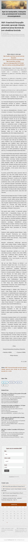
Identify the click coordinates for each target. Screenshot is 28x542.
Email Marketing (11, 476)
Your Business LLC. (11, 539)
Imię (5, 451)
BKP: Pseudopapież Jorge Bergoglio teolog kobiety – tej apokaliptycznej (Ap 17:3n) (21, 530)
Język (5, 465)
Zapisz (6, 470)
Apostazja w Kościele (11, 35)
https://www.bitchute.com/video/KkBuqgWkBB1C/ (13, 65)
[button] (26, 5)
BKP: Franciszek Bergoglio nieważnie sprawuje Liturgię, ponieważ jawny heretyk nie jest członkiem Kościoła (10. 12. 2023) (14, 369)
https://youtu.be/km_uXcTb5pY (13, 61)
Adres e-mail (7, 458)
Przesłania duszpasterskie (20, 35)
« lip (7, 522)
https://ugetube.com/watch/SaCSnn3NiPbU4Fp (13, 59)
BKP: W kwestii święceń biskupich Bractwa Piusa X (13, 493)
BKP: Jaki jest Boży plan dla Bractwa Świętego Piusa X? (14, 486)
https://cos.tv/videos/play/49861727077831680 (14, 63)
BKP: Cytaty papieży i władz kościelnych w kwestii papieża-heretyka (7, 530)
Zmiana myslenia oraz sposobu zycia (10, 495)
